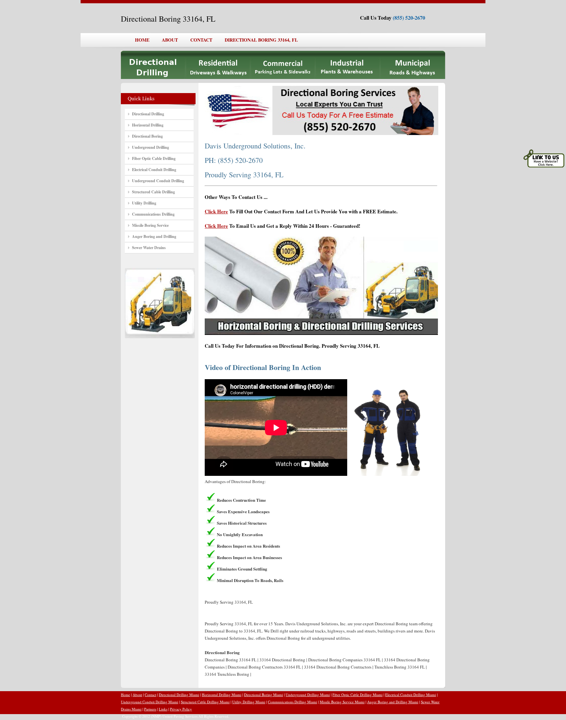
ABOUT (170, 39)
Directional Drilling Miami (179, 694)
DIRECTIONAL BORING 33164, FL (261, 39)
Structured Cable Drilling (153, 192)
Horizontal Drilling (147, 125)
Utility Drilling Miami (248, 701)
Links (163, 709)
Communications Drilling (153, 214)
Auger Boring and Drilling (154, 236)
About (137, 694)
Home (125, 694)
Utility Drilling (144, 203)
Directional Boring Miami (263, 694)
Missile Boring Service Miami (342, 701)
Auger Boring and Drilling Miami (392, 701)
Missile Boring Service (150, 225)
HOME (142, 39)
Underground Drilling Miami (308, 694)
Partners (150, 709)
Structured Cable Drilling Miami (205, 701)
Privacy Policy (181, 709)
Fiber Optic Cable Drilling (154, 158)
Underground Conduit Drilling (158, 181)
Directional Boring (147, 136)
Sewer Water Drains (149, 247)
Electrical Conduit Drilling (154, 169)
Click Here (216, 211)
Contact (150, 694)
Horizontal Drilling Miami (221, 694)
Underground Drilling (150, 147)
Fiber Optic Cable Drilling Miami (357, 694)
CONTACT (201, 39)
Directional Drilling (148, 114)
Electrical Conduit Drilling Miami (410, 694)
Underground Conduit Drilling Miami (149, 701)
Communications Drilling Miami (292, 701)
